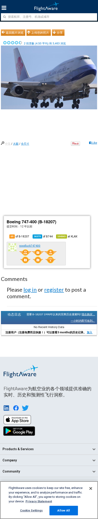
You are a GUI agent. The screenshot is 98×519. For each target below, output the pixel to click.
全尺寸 (25, 143)
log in (30, 289)
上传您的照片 (40, 32)
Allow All (63, 510)
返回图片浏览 (14, 32)
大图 (15, 143)
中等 (7, 143)
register (54, 289)
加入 (89, 332)
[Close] (91, 488)
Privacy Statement (39, 501)
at (67, 236)
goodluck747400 (29, 245)
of (43, 236)
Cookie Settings (31, 510)
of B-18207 (20, 236)
